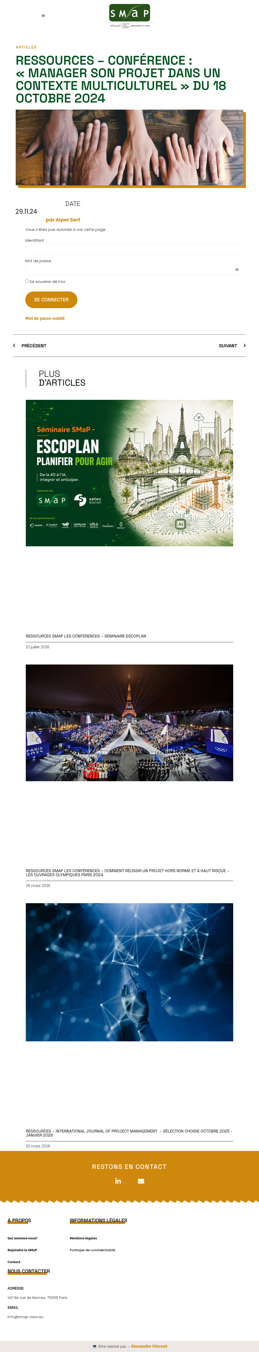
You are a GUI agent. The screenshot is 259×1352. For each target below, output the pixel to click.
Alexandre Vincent (149, 1346)
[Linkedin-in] (118, 1181)
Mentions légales (83, 1238)
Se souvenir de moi (47, 281)
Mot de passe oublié (45, 318)
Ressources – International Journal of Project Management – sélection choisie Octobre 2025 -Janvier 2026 (129, 1133)
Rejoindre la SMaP (22, 1250)
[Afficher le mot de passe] (237, 269)
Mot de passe (38, 260)
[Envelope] (141, 1181)
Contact (14, 1262)
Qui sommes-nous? (22, 1238)
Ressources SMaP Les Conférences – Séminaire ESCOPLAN (86, 636)
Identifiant (34, 240)
